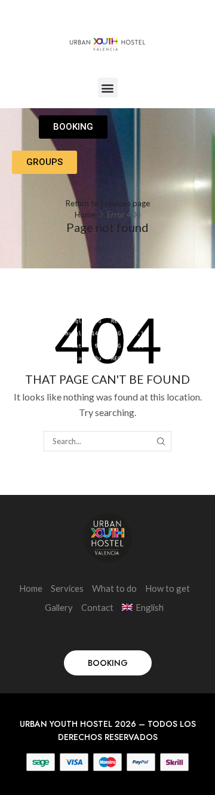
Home (85, 214)
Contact (97, 607)
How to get (167, 588)
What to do (114, 588)
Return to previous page (108, 203)
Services (67, 588)
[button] (108, 87)
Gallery (59, 607)
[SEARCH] (160, 441)
